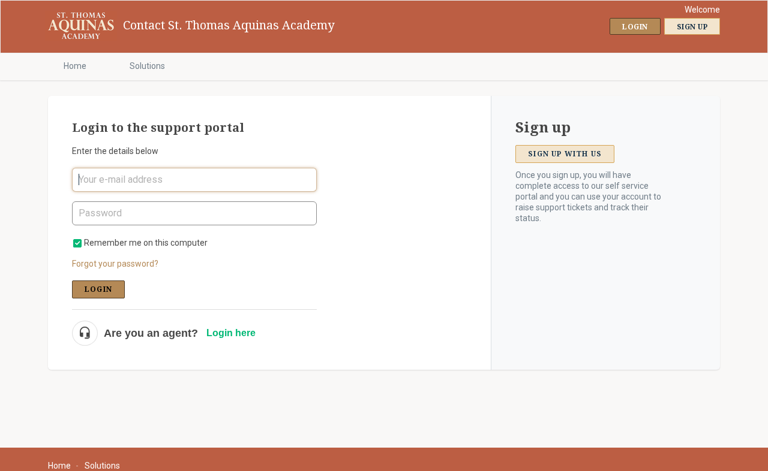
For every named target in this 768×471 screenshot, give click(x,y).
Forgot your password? (115, 263)
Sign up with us (565, 154)
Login (98, 289)
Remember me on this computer (146, 242)
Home (75, 66)
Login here (231, 333)
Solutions (147, 66)
